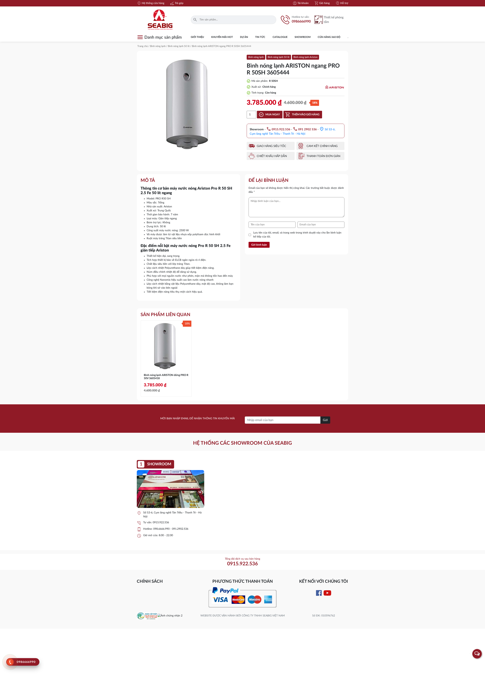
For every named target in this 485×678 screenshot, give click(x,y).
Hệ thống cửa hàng (150, 3)
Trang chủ (142, 46)
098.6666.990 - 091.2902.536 (170, 529)
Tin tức (260, 37)
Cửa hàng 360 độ (329, 37)
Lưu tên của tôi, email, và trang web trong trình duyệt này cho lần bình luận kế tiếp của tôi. (297, 234)
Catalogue (280, 37)
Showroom (303, 37)
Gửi (325, 420)
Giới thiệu (197, 37)
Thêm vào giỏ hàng (305, 114)
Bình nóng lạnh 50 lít (179, 46)
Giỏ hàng (322, 3)
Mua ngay (272, 114)
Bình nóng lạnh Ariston (305, 57)
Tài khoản (301, 3)
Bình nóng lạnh (158, 46)
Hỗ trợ (341, 3)
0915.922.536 (161, 522)
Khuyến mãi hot (222, 37)
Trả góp (176, 3)
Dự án (244, 37)
